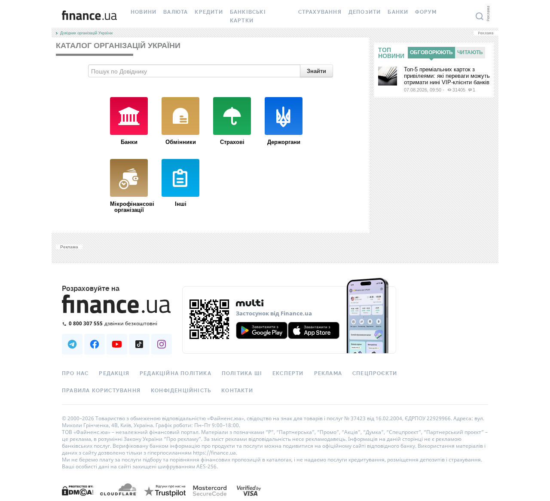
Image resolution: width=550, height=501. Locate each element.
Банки (398, 12)
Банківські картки (248, 16)
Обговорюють (431, 52)
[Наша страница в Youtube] (117, 344)
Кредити (209, 12)
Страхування (320, 12)
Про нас (75, 373)
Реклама (328, 373)
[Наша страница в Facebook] (94, 344)
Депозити (364, 12)
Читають (470, 52)
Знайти (316, 71)
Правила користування (101, 391)
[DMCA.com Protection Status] (77, 490)
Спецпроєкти (374, 373)
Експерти (288, 373)
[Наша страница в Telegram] (72, 344)
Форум (426, 12)
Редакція (114, 373)
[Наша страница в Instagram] (161, 344)
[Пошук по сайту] (479, 16)
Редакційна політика (175, 373)
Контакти (237, 391)
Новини (143, 12)
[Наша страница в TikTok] (139, 344)
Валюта (175, 12)
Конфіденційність (181, 391)
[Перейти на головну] (89, 16)
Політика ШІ (242, 373)
